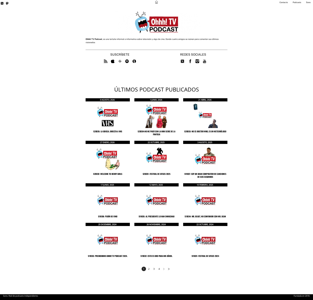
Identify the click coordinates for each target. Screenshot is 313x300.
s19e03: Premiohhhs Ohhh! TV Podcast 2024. (107, 255)
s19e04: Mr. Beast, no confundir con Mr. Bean (205, 216)
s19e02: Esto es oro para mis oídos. (156, 255)
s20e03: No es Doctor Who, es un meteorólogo (205, 131)
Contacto (283, 2)
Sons (308, 2)
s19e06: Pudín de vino (107, 216)
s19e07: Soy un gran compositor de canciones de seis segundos (205, 175)
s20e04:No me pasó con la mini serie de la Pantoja (156, 133)
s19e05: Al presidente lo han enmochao (156, 216)
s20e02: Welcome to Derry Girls (107, 173)
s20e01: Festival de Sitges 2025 (156, 173)
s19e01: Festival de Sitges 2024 (205, 255)
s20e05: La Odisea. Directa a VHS (107, 131)
